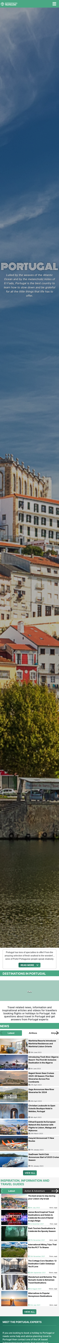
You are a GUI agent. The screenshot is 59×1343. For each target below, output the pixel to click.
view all (30, 1172)
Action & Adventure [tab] (35, 1191)
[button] (29, 965)
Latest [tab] (11, 1033)
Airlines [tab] (33, 1033)
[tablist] (29, 1033)
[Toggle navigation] (54, 4)
